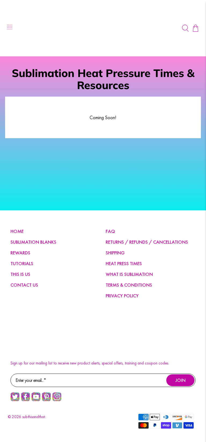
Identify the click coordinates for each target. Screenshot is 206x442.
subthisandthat (33, 416)
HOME (17, 231)
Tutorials (21, 263)
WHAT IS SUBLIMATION (129, 274)
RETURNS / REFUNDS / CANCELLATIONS (147, 242)
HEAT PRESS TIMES (124, 263)
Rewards (20, 253)
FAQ (110, 231)
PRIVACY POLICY (122, 296)
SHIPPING (115, 253)
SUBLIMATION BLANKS (33, 242)
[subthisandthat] (103, 28)
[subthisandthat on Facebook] (25, 400)
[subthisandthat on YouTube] (36, 400)
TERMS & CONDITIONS (129, 285)
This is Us (20, 274)
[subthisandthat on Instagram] (56, 400)
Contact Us (24, 285)
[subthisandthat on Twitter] (15, 400)
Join (180, 380)
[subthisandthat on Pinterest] (46, 400)
